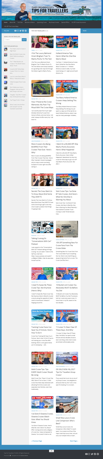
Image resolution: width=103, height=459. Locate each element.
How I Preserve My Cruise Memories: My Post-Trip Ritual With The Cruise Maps (42, 105)
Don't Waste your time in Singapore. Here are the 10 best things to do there (17, 89)
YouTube (20, 22)
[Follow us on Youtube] (15, 31)
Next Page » (74, 441)
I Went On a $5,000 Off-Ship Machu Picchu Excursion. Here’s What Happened (67, 147)
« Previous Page (36, 441)
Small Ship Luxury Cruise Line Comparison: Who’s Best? (65, 421)
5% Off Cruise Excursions (79, 22)
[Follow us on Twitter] (20, 31)
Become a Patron (30, 22)
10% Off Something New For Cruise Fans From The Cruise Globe (67, 245)
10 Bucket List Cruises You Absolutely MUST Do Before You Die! (66, 288)
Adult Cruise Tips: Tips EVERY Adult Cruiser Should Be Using (42, 372)
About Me (12, 22)
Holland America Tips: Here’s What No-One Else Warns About (66, 56)
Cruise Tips (59, 50)
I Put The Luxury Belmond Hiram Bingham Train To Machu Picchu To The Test (41, 56)
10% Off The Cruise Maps (11, 26)
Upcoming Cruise (42, 22)
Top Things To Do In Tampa (17, 100)
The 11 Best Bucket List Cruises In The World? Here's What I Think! (17, 63)
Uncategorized (35, 141)
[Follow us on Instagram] (18, 31)
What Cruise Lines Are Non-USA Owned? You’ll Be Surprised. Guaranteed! (17, 106)
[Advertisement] (15, 143)
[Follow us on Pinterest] (26, 31)
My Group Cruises (54, 22)
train (33, 50)
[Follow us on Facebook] (23, 31)
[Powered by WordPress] (10, 455)
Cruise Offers (60, 239)
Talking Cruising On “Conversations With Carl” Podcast (41, 241)
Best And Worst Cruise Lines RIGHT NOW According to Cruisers (17, 56)
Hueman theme (24, 455)
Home (5, 22)
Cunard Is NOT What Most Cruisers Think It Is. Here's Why (17, 71)
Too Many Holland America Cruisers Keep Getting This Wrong (66, 100)
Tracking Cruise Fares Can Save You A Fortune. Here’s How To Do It (41, 330)
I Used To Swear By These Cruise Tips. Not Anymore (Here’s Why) (41, 288)
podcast (33, 235)
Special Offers (65, 22)
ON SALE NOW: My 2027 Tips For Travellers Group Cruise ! (65, 372)
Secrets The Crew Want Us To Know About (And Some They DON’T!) (41, 194)
